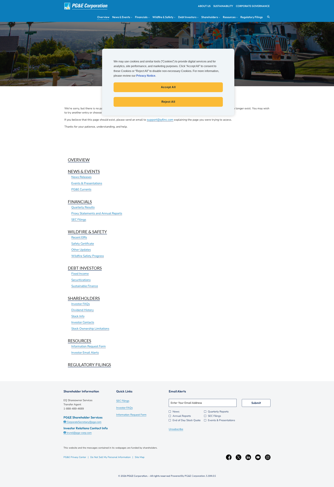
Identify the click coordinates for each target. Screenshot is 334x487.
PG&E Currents (81, 189)
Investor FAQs (80, 304)
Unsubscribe (176, 429)
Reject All (168, 101)
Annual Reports (182, 416)
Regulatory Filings (89, 364)
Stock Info (77, 316)
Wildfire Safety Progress (87, 256)
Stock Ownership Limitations (90, 329)
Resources (79, 340)
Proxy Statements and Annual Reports (96, 213)
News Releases (81, 177)
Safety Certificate (82, 244)
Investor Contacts (82, 322)
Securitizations (81, 280)
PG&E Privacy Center (74, 457)
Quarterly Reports (218, 411)
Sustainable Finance (84, 286)
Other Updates (81, 250)
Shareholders (84, 298)
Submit (256, 403)
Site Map (139, 457)
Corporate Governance (253, 6)
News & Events (84, 171)
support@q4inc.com (160, 120)
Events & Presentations (86, 183)
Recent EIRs (79, 237)
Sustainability (223, 6)
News (176, 411)
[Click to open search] (267, 17)
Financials (80, 201)
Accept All (168, 87)
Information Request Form (88, 346)
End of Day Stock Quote (187, 420)
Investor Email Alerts (85, 353)
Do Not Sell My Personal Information (110, 457)
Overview (79, 159)
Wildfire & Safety (87, 231)
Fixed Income (80, 274)
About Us (204, 6)
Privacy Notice (145, 75)
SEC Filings (78, 220)
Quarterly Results (83, 207)
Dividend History (82, 310)
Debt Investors (85, 267)
